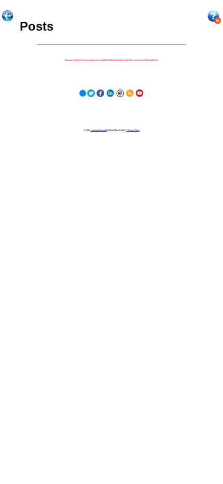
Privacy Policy (133, 130)
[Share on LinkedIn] (110, 92)
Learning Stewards (99, 130)
